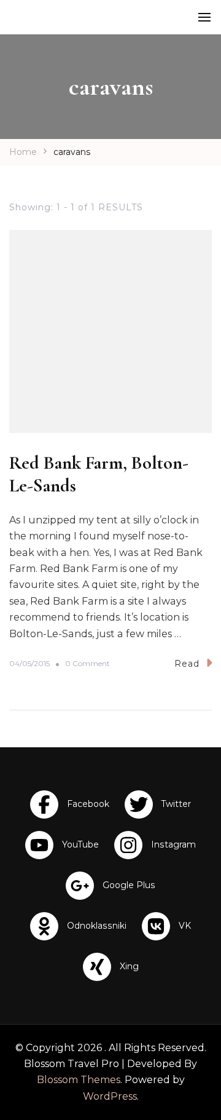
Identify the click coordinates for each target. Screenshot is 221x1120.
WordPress (110, 1096)
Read (187, 663)
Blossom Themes (78, 1080)
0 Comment (87, 664)
